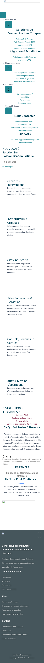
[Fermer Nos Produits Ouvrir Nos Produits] (8, 24)
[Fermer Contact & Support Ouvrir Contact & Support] (8, 110)
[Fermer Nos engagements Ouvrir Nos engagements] (8, 68)
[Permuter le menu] (3, 15)
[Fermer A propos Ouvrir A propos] (8, 89)
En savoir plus (8, 167)
